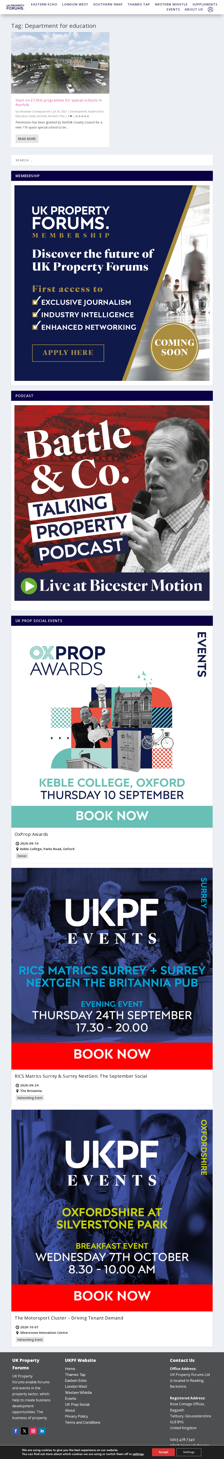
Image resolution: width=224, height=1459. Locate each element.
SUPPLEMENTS (204, 4)
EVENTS (173, 9)
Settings (189, 1452)
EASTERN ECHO (44, 4)
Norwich (53, 116)
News (32, 116)
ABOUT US (194, 9)
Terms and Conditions (82, 1422)
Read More (27, 139)
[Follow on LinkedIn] (42, 1430)
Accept (163, 1452)
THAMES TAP (139, 4)
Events (70, 1399)
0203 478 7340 (182, 1440)
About (70, 1410)
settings (138, 1454)
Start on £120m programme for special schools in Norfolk (59, 102)
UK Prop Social (77, 1404)
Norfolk (42, 116)
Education (22, 116)
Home (70, 1369)
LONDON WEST (75, 4)
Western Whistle (78, 1393)
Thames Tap (75, 1375)
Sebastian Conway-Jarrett (34, 111)
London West (76, 1386)
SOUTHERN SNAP (108, 4)
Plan (62, 116)
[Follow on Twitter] (24, 1430)
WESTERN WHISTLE (171, 4)
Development (78, 111)
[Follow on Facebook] (15, 1430)
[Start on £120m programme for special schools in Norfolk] (60, 63)
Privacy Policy (76, 1416)
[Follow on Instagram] (33, 1430)
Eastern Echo (96, 111)
